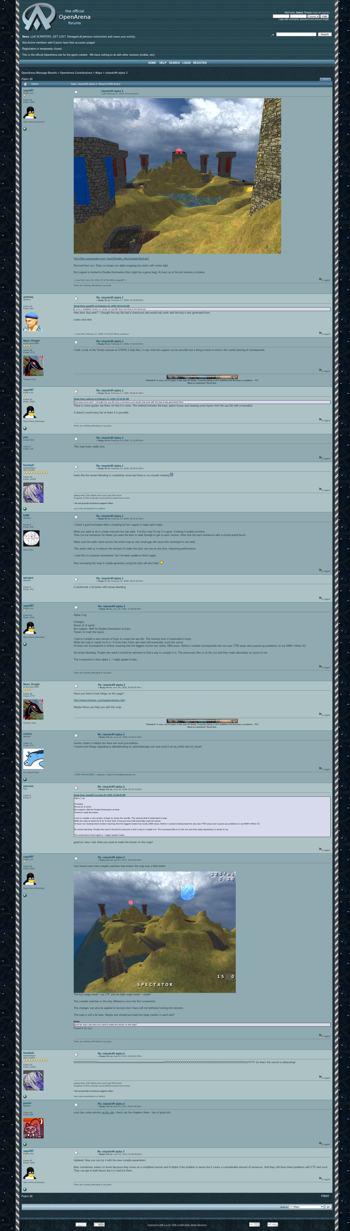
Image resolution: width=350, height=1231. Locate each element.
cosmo (27, 733)
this (214, 383)
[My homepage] (25, 130)
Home (152, 62)
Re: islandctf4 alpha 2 (111, 606)
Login (186, 62)
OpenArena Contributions (76, 72)
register (325, 12)
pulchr (27, 1103)
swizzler (28, 786)
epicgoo (28, 577)
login (315, 12)
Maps (98, 72)
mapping (101, 774)
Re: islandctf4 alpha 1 (109, 297)
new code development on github (89, 508)
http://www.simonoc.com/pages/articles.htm (99, 700)
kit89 (26, 515)
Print (326, 80)
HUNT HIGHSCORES (85, 774)
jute (25, 437)
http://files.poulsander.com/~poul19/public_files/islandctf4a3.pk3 (111, 258)
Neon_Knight (31, 340)
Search (174, 62)
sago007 (28, 90)
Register (200, 62)
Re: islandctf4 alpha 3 (110, 1151)
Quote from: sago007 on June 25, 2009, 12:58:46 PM (99, 795)
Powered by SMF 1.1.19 (159, 1225)
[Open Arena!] (25, 510)
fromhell (28, 465)
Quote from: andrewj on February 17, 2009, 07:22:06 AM (101, 399)
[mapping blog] (25, 780)
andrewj (28, 296)
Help (162, 62)
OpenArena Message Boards (39, 72)
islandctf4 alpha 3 (116, 72)
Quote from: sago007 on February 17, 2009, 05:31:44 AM (101, 306)
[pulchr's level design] (25, 1145)
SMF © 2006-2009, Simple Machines (189, 1225)
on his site (108, 1112)
